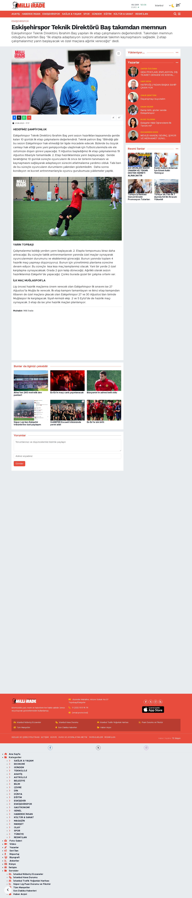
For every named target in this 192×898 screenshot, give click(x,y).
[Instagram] (155, 702)
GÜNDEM (97, 14)
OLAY (16, 827)
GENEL (17, 811)
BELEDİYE (19, 781)
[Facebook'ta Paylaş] (14, 117)
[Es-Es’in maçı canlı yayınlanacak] (67, 380)
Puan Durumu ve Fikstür (152, 722)
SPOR (86, 14)
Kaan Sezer (147, 107)
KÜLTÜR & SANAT (123, 14)
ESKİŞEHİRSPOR (51, 14)
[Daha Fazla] (29, 117)
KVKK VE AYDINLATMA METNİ (73, 737)
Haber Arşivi (105, 727)
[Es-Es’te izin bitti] (104, 410)
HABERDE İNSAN (31, 14)
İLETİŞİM (45, 737)
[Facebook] (146, 702)
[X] (151, 702)
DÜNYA (17, 794)
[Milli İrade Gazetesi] (28, 5)
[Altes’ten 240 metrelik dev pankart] (31, 380)
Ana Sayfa (14, 754)
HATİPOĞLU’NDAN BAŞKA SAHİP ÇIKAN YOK (158, 86)
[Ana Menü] (179, 14)
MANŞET (18, 824)
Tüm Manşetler (23, 727)
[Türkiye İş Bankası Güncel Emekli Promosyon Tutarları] (140, 186)
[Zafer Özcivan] (133, 72)
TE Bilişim (176, 738)
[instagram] (146, 747)
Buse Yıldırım (148, 119)
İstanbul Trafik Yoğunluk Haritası (114, 722)
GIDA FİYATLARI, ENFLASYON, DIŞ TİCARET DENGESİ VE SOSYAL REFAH (159, 73)
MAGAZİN (19, 821)
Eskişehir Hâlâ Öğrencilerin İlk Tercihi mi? (156, 124)
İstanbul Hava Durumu (68, 722)
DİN (15, 791)
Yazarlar (14, 847)
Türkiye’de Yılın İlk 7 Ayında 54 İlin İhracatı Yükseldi (165, 197)
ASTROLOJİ (20, 777)
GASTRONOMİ (21, 807)
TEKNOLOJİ (20, 771)
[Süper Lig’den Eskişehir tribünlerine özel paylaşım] (31, 410)
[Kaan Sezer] (133, 110)
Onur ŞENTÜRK (148, 95)
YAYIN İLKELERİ (96, 737)
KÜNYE (53, 737)
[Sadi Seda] (133, 84)
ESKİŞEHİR (19, 801)
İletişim (13, 867)
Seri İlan (13, 851)
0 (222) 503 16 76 (80, 708)
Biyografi (14, 857)
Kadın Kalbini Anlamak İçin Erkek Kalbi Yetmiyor (166, 170)
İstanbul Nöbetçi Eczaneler (29, 722)
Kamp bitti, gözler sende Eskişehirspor (154, 111)
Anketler (14, 861)
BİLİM (16, 784)
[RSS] (160, 702)
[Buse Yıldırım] (133, 122)
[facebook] (50, 747)
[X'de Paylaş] (19, 117)
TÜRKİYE (18, 834)
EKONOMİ (19, 764)
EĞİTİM (107, 14)
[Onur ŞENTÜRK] (133, 97)
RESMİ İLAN (141, 14)
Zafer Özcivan (149, 69)
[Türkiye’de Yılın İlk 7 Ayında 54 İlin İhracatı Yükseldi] (166, 186)
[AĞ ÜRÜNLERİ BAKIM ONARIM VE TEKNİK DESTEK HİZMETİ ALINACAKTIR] (140, 160)
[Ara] (175, 14)
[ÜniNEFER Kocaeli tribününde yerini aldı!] (67, 410)
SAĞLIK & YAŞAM (71, 14)
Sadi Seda (146, 81)
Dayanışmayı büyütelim (153, 99)
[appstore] (153, 709)
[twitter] (98, 747)
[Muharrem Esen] (133, 135)
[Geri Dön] (8, 890)
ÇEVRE (17, 787)
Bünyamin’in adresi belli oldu (102, 393)
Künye (12, 864)
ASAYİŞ (15, 14)
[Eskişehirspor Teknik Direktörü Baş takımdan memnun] (67, 81)
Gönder (20, 463)
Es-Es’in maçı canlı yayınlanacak (67, 393)
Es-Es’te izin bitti (95, 422)
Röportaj (14, 854)
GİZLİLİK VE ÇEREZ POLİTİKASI (25, 737)
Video (12, 844)
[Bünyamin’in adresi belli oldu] (104, 380)
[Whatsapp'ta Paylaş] (24, 117)
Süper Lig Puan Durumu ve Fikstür (32, 884)
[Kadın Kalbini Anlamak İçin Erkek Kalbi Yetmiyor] (166, 160)
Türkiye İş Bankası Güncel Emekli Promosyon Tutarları (139, 197)
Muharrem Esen (149, 132)
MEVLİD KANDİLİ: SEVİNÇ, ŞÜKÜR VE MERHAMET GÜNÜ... (158, 136)
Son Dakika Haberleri (67, 727)
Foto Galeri (15, 841)
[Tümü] (177, 52)
